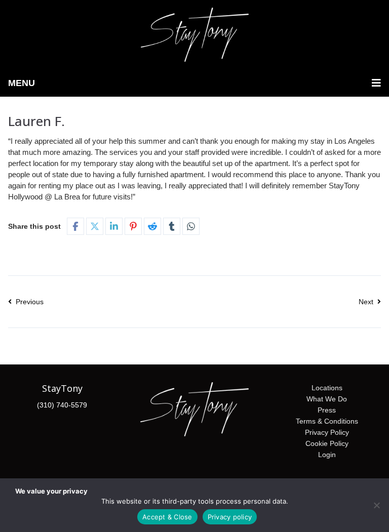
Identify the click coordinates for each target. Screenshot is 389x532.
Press (327, 410)
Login (327, 455)
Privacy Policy (327, 432)
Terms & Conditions (327, 421)
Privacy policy (230, 517)
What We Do (326, 399)
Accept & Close (167, 517)
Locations (327, 388)
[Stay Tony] (195, 35)
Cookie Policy (326, 443)
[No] (376, 505)
